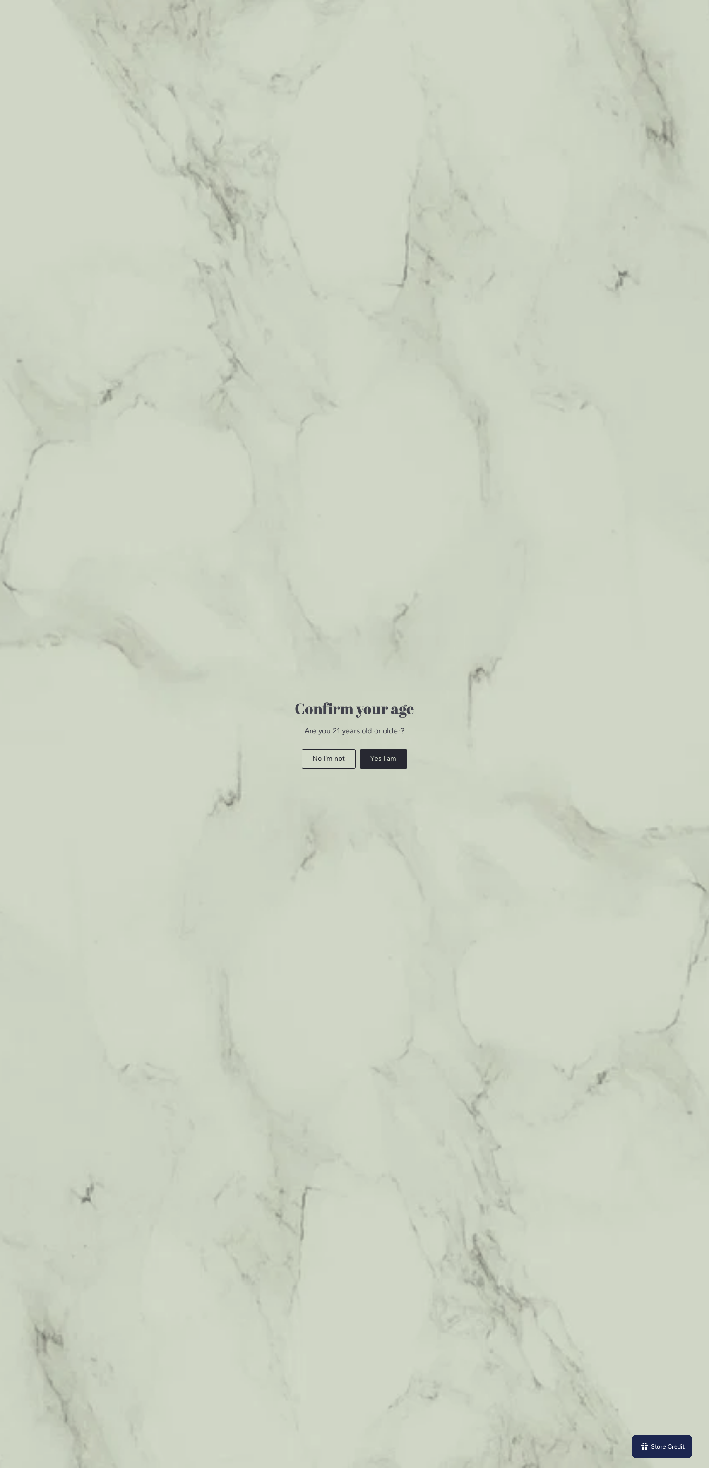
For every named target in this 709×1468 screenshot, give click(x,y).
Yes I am (383, 758)
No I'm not (328, 758)
